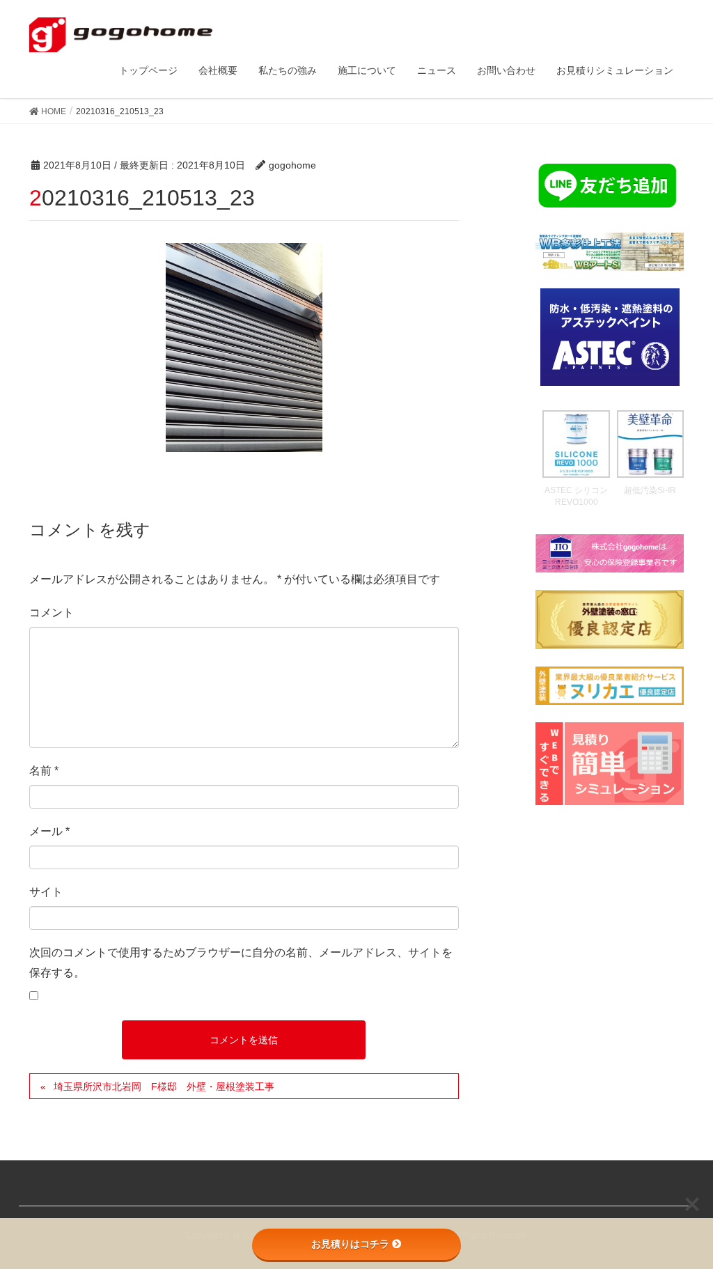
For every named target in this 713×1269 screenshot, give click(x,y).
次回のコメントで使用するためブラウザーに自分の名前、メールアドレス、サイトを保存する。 (241, 963)
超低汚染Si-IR (650, 490)
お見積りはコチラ (350, 1244)
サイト (46, 892)
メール (49, 831)
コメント (51, 612)
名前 (43, 771)
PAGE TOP (682, 1218)
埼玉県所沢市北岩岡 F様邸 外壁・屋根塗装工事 (164, 1086)
